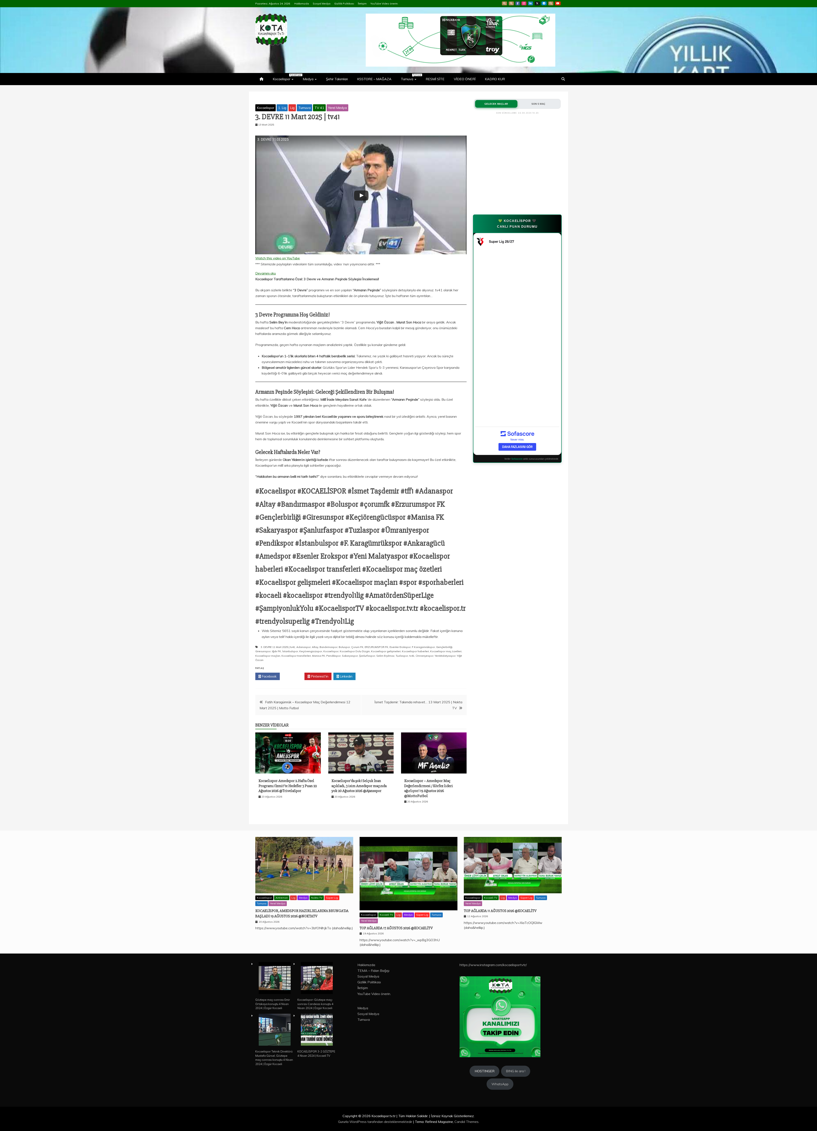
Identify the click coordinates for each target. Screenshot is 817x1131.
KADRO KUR (495, 79)
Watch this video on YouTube (277, 258)
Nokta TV (316, 897)
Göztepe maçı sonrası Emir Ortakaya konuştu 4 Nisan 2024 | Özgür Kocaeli (272, 1004)
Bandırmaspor (328, 647)
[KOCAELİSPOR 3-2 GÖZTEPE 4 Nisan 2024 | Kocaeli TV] (317, 1030)
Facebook (518, 3)
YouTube (558, 3)
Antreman (282, 897)
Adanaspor (303, 647)
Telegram (544, 3)
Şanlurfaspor (367, 655)
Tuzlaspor (402, 655)
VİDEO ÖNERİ (465, 79)
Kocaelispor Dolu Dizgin (355, 651)
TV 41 (319, 108)
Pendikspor (333, 655)
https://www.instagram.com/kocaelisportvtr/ (493, 965)
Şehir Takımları (337, 79)
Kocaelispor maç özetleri (445, 651)
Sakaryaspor (350, 655)
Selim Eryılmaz (385, 655)
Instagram (523, 3)
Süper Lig (332, 897)
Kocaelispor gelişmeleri (386, 651)
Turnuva (411, 77)
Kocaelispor (285, 77)
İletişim (362, 3)
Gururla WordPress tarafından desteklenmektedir (375, 1122)
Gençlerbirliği (444, 647)
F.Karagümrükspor (423, 647)
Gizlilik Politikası (344, 3)
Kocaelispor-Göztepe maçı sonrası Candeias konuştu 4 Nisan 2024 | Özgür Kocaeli (315, 1004)
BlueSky (511, 3)
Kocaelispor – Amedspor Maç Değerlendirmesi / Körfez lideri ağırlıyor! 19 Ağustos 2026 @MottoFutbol (428, 788)
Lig (292, 108)
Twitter (293, 676)
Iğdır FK (276, 651)
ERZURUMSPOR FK (376, 647)
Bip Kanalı (504, 3)
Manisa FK (318, 655)
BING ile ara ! (515, 1071)
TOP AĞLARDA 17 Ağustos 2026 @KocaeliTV (396, 928)
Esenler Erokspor (400, 647)
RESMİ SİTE (435, 79)
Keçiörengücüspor (310, 651)
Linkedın (345, 676)
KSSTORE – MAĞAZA (374, 79)
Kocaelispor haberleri (415, 651)
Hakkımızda (301, 3)
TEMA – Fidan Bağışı (373, 970)
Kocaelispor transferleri (296, 655)
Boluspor (344, 647)
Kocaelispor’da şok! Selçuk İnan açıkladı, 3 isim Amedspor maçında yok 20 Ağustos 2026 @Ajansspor (359, 785)
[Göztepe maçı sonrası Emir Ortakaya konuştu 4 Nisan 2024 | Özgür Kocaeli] (275, 978)
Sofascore (517, 459)
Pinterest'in (319, 676)
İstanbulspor (290, 651)
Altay (315, 647)
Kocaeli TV (386, 914)
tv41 (411, 655)
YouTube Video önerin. (384, 3)
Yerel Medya (337, 108)
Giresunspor (263, 651)
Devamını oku (265, 273)
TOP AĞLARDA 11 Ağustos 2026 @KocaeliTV (500, 910)
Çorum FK (357, 647)
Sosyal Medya (321, 3)
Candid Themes (466, 1122)
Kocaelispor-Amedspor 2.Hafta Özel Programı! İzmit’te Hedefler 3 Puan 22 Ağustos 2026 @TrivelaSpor (288, 785)
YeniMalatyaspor (445, 655)
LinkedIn (530, 3)
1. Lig (282, 108)
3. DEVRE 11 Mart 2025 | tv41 (278, 647)
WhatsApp (550, 3)
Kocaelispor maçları (267, 655)
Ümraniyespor (424, 655)
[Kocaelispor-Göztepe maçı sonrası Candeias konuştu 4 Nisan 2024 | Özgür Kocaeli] (317, 978)
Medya (308, 79)
